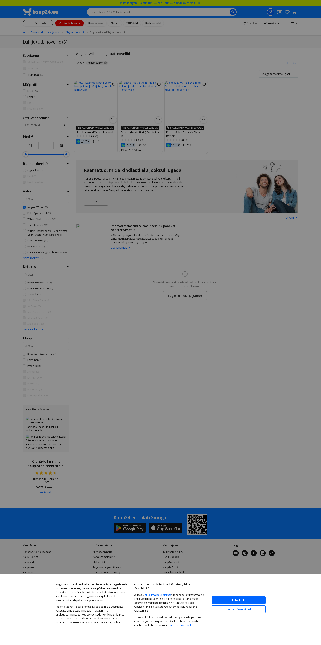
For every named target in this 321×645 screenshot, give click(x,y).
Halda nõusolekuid (238, 609)
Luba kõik (238, 600)
